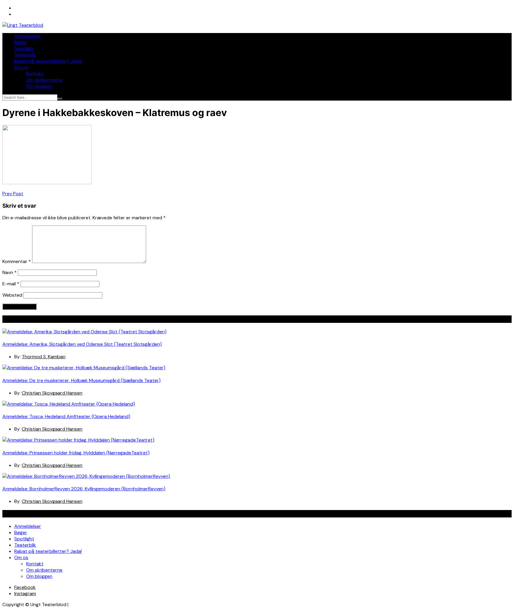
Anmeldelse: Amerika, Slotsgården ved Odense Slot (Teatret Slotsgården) (82, 344)
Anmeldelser (27, 36)
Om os (21, 67)
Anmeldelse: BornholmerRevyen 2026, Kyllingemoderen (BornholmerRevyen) (83, 489)
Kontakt (34, 74)
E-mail (10, 284)
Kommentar (16, 261)
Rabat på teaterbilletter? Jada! (48, 61)
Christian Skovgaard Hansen (52, 393)
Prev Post (12, 193)
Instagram (25, 593)
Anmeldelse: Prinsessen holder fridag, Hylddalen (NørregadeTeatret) (76, 453)
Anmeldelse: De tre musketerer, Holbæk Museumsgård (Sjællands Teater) (81, 380)
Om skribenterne (44, 80)
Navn (9, 272)
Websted (12, 295)
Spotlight (24, 49)
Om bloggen (39, 86)
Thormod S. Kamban (43, 357)
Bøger (20, 42)
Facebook (25, 587)
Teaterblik (25, 55)
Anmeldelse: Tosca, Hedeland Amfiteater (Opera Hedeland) (66, 416)
